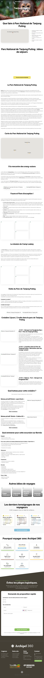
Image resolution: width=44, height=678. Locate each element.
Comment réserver (26, 655)
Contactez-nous (38, 660)
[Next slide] (42, 492)
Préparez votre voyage (27, 656)
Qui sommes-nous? (4, 653)
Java (16, 301)
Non (5, 601)
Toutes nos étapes (15, 654)
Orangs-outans (12, 202)
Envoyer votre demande (22, 629)
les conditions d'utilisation (32, 632)
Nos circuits (40, 1)
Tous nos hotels (15, 656)
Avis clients (3, 657)
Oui (5, 599)
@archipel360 (38, 653)
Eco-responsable (4, 654)
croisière (4, 294)
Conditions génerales (27, 659)
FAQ (24, 657)
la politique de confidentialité (22, 632)
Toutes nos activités (15, 653)
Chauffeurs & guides (5, 656)
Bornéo (2, 90)
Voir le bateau (13, 411)
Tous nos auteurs (15, 657)
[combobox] (24, 610)
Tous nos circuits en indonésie (22, 77)
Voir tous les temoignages (22, 530)
